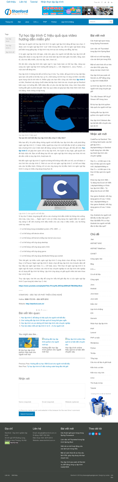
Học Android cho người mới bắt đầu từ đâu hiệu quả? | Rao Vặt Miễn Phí (100, 218)
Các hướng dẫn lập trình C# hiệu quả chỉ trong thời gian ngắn (44, 320)
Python (54, 22)
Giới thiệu (11, 1)
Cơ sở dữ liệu (10, 28)
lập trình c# (10, 52)
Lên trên (112, 476)
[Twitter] (105, 2)
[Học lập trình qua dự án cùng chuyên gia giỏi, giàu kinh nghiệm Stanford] (77, 14)
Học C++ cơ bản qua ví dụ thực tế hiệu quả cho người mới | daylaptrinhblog (100, 164)
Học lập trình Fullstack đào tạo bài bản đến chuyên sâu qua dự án (100, 123)
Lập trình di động (67, 22)
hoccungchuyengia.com (90, 475)
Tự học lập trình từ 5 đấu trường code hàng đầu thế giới (47, 366)
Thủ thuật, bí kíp (96, 383)
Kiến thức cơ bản (96, 367)
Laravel (93, 332)
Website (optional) (72, 402)
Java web (94, 299)
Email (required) (48, 402)
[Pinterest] (108, 2)
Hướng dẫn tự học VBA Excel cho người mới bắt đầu (50, 363)
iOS (91, 313)
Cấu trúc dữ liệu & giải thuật (100, 362)
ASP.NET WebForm (98, 248)
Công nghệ (94, 279)
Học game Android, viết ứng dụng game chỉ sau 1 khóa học (100, 207)
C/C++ (36, 22)
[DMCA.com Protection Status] (12, 443)
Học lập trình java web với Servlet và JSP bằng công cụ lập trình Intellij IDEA (100, 78)
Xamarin (93, 318)
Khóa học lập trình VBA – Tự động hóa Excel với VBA (99, 188)
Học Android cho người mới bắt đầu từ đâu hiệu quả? (100, 223)
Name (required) (25, 402)
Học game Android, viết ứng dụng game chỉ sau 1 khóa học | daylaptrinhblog (100, 199)
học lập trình (8, 40)
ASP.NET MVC (96, 243)
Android (93, 288)
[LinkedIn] (111, 2)
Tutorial (33, 1)
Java (27, 22)
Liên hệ (23, 1)
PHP (45, 22)
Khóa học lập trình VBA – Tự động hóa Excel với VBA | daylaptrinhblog (100, 183)
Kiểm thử (93, 304)
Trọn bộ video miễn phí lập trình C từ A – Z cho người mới (42, 326)
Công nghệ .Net (96, 258)
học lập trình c (8, 46)
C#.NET (93, 253)
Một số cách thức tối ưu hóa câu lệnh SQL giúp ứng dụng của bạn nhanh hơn (100, 67)
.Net (19, 22)
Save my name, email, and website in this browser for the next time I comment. (50, 410)
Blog (92, 264)
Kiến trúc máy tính (97, 372)
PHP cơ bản (95, 337)
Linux (92, 377)
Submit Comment (27, 414)
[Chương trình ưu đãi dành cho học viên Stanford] (101, 417)
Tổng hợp (23, 28)
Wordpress (94, 343)
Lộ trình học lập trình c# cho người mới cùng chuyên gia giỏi (100, 88)
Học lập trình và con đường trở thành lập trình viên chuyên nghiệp (45, 323)
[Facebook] (101, 2)
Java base (94, 293)
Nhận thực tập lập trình (52, 1)
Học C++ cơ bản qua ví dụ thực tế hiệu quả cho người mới (100, 172)
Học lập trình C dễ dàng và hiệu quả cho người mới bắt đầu (43, 317)
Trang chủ (9, 22)
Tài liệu (93, 353)
